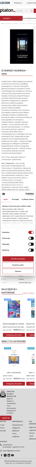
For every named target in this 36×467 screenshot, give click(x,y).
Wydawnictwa (17, 425)
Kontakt (3, 431)
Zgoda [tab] (5, 199)
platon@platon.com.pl (11, 451)
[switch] (31, 238)
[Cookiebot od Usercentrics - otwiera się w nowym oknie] (25, 194)
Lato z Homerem (14, 372)
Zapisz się (6, 418)
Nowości (26, 18)
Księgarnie (16, 428)
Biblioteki (15, 431)
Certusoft (27, 463)
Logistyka (15, 436)
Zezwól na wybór (18, 265)
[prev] (3, 308)
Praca (2, 428)
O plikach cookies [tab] (28, 199)
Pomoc (32, 433)
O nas (2, 425)
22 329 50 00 (7, 445)
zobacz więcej (28, 293)
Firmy (14, 433)
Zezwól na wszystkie (18, 259)
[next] (33, 308)
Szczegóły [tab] (15, 199)
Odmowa (18, 271)
